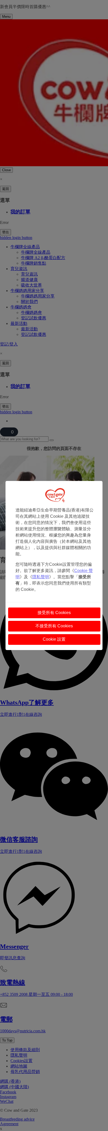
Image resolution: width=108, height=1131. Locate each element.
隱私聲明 (40, 577)
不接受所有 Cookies (54, 626)
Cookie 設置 (54, 639)
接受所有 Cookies (54, 612)
